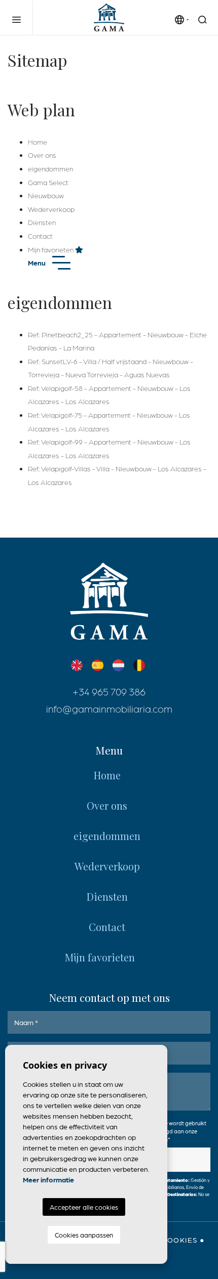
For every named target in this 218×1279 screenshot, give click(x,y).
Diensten (42, 222)
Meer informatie (48, 1179)
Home (37, 142)
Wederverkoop (51, 209)
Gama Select (48, 182)
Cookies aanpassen (84, 1235)
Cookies (180, 1240)
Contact (40, 236)
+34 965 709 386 (109, 691)
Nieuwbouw (46, 195)
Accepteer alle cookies (84, 1207)
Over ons (42, 155)
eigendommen (50, 168)
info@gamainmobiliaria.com (109, 708)
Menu (37, 262)
